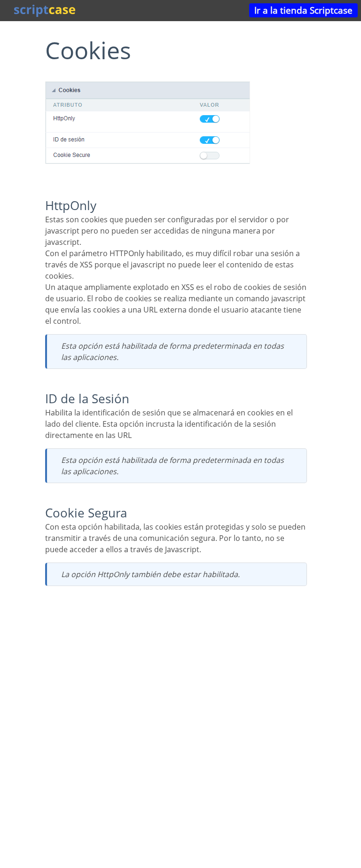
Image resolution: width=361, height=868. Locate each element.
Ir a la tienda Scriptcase (303, 10)
